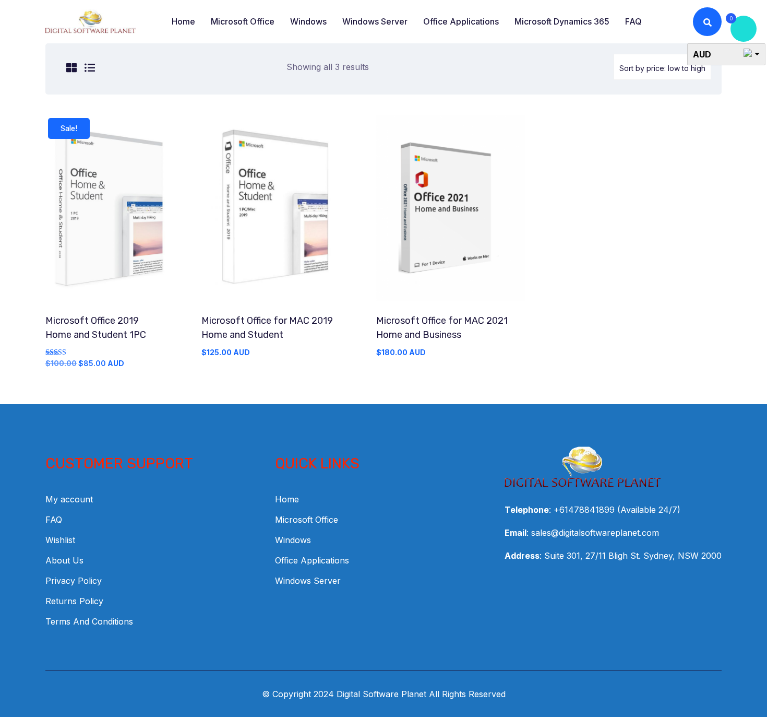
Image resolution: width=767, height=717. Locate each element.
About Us (64, 560)
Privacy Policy (73, 580)
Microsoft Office (242, 21)
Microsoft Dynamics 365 (561, 21)
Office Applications (461, 21)
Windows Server (375, 21)
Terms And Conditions (89, 621)
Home (183, 21)
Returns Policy (74, 601)
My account (69, 499)
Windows (308, 21)
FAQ (633, 21)
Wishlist (60, 540)
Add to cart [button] (110, 212)
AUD (702, 54)
